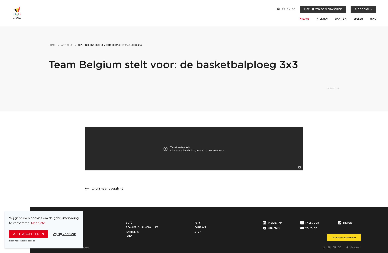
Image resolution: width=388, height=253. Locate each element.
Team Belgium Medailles (142, 227)
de (293, 9)
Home (52, 45)
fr (283, 9)
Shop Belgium (364, 9)
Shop (197, 232)
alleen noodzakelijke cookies (22, 241)
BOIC (373, 19)
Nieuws (304, 19)
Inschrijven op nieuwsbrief (323, 9)
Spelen (358, 19)
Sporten (340, 19)
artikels (66, 45)
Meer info (38, 223)
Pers (197, 223)
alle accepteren (28, 234)
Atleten (322, 19)
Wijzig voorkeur (64, 234)
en (288, 9)
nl (278, 9)
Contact (200, 227)
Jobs (129, 236)
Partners (132, 232)
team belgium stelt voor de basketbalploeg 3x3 (110, 45)
